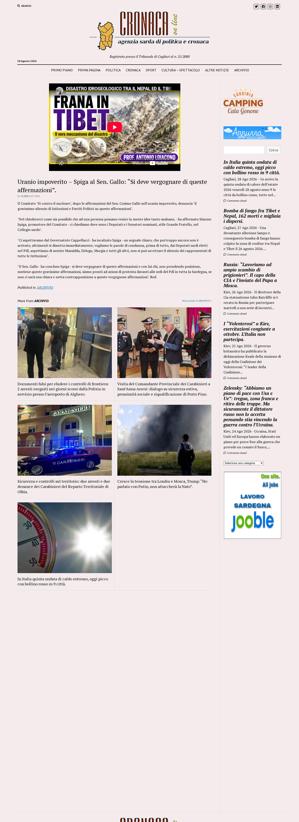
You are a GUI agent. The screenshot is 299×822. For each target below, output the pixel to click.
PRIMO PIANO (62, 70)
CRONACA (133, 70)
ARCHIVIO (241, 70)
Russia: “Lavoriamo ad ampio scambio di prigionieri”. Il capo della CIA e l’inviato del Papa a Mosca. (250, 275)
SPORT (151, 70)
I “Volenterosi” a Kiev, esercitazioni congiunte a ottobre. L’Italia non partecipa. (249, 331)
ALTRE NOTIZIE (217, 70)
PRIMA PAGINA (89, 70)
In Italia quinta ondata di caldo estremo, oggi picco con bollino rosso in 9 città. (63, 581)
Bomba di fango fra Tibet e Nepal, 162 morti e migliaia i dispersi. (252, 216)
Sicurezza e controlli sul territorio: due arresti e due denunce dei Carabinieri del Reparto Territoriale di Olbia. (64, 486)
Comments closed (236, 200)
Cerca (273, 150)
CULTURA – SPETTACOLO (181, 70)
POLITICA (113, 70)
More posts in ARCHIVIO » (197, 300)
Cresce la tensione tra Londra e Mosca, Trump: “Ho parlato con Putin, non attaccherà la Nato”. (162, 484)
